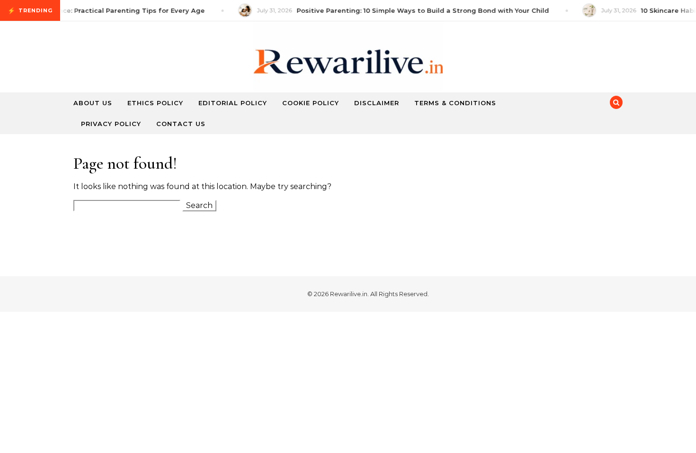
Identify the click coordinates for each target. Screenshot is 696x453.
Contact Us (180, 123)
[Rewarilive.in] (348, 65)
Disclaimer (376, 103)
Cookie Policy (310, 103)
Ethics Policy (155, 103)
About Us (92, 103)
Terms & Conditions (455, 103)
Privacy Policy (111, 123)
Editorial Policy (232, 103)
